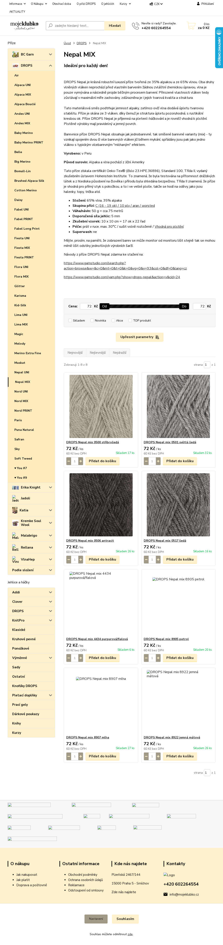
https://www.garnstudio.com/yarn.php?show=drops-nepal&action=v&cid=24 (122, 277)
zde (130, 934)
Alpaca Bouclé (24, 104)
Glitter (19, 286)
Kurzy (123, 4)
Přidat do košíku (102, 461)
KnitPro (18, 620)
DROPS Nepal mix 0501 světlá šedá (170, 442)
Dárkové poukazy (25, 714)
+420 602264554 (156, 28)
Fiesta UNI (22, 238)
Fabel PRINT (23, 219)
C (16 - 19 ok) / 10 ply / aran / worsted (125, 205)
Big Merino (22, 162)
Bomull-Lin (22, 171)
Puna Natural (24, 430)
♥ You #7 (20, 468)
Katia (24, 510)
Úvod (67, 43)
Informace (15, 4)
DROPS (26, 65)
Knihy (16, 723)
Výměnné (19, 658)
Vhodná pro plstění (169, 226)
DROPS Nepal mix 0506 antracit (90, 541)
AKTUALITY (17, 12)
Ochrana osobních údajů (85, 880)
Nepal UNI (21, 372)
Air (16, 75)
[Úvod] (25, 26)
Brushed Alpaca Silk (29, 181)
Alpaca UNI (22, 85)
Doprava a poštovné (31, 885)
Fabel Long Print (27, 229)
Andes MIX (22, 123)
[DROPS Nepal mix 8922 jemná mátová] (178, 701)
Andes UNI (22, 114)
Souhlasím (125, 918)
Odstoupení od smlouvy (86, 890)
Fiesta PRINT (24, 257)
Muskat (19, 363)
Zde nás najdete (124, 892)
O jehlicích (107, 4)
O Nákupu (37, 4)
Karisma (20, 296)
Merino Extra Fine (27, 353)
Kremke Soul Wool (31, 523)
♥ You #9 (20, 478)
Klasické (18, 630)
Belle (18, 152)
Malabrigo (29, 535)
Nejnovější (75, 352)
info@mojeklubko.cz (184, 894)
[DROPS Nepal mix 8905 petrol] (178, 603)
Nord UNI (21, 391)
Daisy (18, 200)
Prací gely (20, 704)
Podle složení (23, 570)
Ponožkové (20, 648)
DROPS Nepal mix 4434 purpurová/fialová (97, 639)
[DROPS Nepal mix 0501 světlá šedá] (178, 406)
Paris (18, 420)
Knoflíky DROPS (24, 686)
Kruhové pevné (24, 639)
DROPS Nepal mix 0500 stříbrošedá (92, 442)
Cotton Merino (25, 190)
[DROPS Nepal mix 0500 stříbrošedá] (101, 406)
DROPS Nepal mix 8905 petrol (166, 639)
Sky (17, 449)
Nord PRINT (23, 411)
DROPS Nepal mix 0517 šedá (165, 541)
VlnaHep (28, 559)
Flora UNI (21, 267)
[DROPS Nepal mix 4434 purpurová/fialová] (101, 603)
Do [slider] (184, 306)
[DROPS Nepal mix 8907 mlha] (101, 701)
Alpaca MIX (22, 95)
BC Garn (27, 54)
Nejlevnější (98, 352)
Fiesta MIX (22, 248)
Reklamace (76, 885)
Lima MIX (21, 324)
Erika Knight (31, 487)
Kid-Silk (20, 305)
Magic (18, 334)
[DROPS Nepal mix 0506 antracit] (101, 504)
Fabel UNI (21, 209)
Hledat (115, 25)
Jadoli (25, 498)
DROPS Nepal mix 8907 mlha (87, 737)
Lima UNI (20, 315)
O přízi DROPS (86, 4)
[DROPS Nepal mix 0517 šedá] (178, 504)
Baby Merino (23, 133)
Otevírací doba (61, 4)
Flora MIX (21, 277)
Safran (19, 439)
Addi (16, 592)
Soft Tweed (23, 458)
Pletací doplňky (24, 695)
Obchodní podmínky (82, 875)
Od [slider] (104, 306)
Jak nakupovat (26, 875)
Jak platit (23, 880)
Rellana (27, 547)
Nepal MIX (22, 382)
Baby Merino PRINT (28, 142)
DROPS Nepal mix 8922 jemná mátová (172, 737)
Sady (16, 667)
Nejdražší (119, 352)
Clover (17, 602)
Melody (19, 344)
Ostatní (18, 676)
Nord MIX (21, 401)
